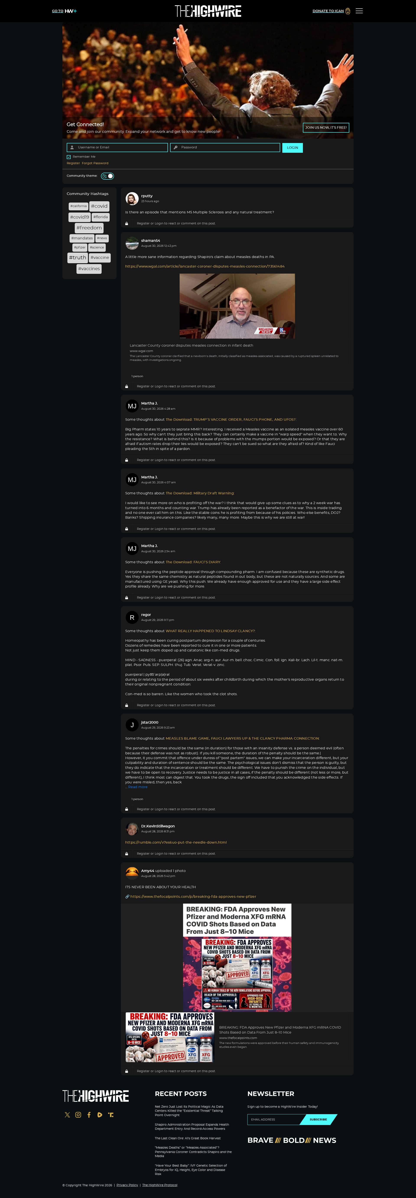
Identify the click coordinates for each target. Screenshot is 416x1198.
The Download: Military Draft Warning (200, 493)
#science (97, 247)
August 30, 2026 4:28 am (158, 408)
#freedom (89, 228)
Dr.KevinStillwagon (158, 826)
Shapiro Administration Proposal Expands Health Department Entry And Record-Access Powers (192, 1127)
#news (102, 238)
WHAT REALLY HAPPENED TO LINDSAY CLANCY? (210, 631)
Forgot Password (95, 163)
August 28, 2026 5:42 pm (158, 876)
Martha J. (149, 403)
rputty (147, 196)
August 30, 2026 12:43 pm (159, 246)
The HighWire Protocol (159, 1185)
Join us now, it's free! (326, 127)
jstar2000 (149, 722)
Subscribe (318, 1119)
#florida (100, 217)
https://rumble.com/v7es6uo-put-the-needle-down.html (176, 842)
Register (73, 163)
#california (78, 206)
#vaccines (89, 269)
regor (146, 615)
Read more (138, 787)
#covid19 (79, 217)
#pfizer (80, 247)
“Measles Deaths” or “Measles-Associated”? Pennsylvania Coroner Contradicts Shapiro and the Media (193, 1152)
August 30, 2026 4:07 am (158, 482)
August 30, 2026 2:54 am (158, 551)
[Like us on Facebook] (89, 1115)
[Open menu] (359, 11)
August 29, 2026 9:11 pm (157, 620)
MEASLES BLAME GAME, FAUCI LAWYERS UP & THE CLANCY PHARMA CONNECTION (242, 738)
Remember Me (84, 156)
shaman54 (150, 240)
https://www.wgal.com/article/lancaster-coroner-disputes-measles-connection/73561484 (205, 266)
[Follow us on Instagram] (78, 1115)
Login (159, 223)
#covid (99, 206)
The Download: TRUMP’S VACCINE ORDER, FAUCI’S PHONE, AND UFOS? (231, 419)
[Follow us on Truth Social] (111, 1115)
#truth (77, 257)
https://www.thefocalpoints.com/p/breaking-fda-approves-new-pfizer (193, 896)
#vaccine (100, 258)
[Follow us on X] (67, 1115)
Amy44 (147, 871)
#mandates (82, 238)
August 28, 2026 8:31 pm (158, 831)
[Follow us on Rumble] (100, 1115)
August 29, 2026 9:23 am (158, 727)
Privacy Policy (127, 1185)
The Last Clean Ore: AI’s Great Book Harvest (188, 1138)
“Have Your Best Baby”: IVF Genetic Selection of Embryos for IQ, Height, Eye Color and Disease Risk (191, 1170)
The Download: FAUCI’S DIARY (193, 562)
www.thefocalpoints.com (238, 1038)
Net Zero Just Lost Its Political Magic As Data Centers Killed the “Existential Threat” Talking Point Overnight (189, 1111)
